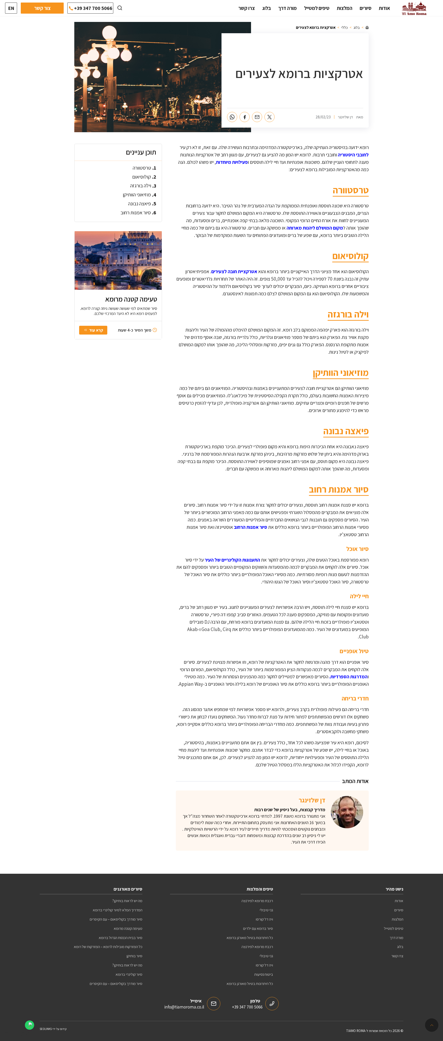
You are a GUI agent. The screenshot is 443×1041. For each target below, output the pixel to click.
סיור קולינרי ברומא (129, 974)
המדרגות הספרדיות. (348, 676)
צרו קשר (246, 8)
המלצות (344, 8)
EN (11, 8)
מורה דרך (287, 8)
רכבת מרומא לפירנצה (257, 900)
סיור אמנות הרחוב (250, 527)
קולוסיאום (141, 176)
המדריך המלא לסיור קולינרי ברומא (117, 909)
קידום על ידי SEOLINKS (53, 1028)
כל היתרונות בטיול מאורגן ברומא (250, 937)
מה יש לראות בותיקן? (127, 900)
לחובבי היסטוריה (353, 155)
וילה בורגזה (140, 185)
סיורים (365, 8)
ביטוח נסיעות (263, 974)
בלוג (266, 8)
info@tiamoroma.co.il (184, 1006)
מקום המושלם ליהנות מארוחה (315, 228)
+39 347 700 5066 (93, 8)
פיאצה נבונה (139, 203)
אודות (384, 8)
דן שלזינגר (312, 800)
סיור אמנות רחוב (135, 212)
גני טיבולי (266, 909)
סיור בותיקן (134, 955)
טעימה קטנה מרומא (128, 928)
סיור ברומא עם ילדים (258, 928)
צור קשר (42, 8)
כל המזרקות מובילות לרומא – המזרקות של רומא (108, 946)
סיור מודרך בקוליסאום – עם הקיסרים (116, 919)
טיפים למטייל (316, 8)
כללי (344, 28)
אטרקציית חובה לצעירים (234, 271)
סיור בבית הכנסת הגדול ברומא (120, 937)
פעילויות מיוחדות (232, 162)
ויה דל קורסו (264, 919)
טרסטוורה (142, 168)
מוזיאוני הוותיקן (137, 194)
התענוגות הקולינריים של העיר (232, 560)
